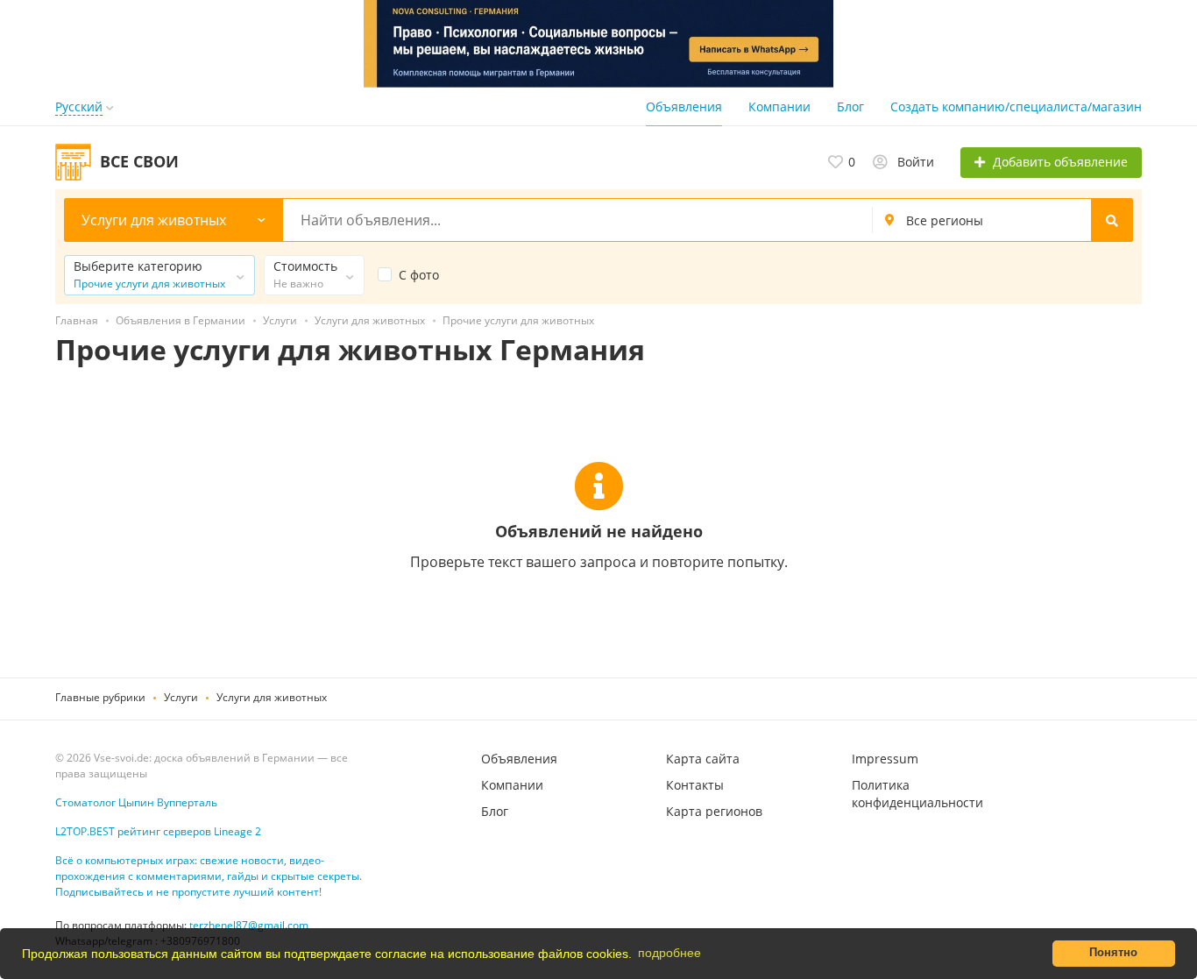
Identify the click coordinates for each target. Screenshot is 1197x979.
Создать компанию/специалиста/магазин (1016, 106)
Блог (850, 106)
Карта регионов (714, 811)
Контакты (695, 785)
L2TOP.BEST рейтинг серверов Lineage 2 (158, 831)
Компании (779, 106)
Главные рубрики (100, 697)
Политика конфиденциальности (917, 794)
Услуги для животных (271, 697)
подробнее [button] (669, 953)
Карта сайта (703, 758)
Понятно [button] (1113, 953)
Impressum (885, 758)
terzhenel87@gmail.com (248, 925)
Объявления (684, 106)
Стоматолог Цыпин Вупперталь (136, 802)
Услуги (181, 697)
